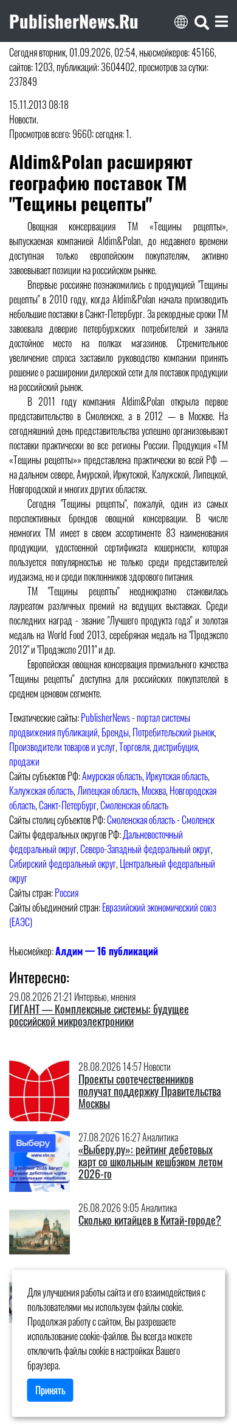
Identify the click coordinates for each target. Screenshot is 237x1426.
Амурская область (112, 776)
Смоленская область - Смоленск (161, 819)
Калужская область (41, 790)
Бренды (115, 732)
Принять (50, 1390)
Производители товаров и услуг (62, 746)
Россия (66, 892)
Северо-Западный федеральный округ (145, 849)
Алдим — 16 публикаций (106, 951)
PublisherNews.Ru (74, 20)
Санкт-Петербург (68, 805)
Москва (154, 790)
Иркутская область (177, 776)
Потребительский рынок (173, 732)
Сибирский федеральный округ (62, 863)
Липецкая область (107, 790)
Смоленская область (134, 805)
